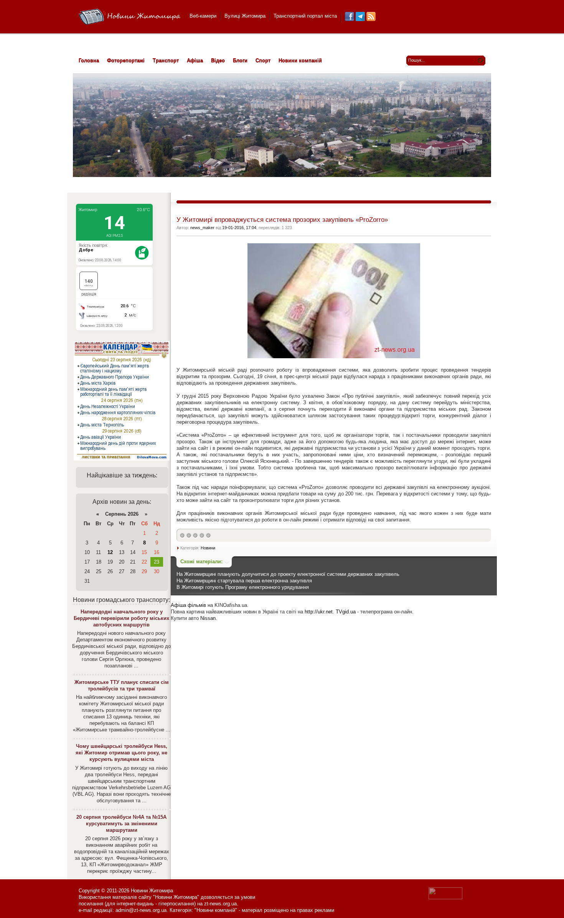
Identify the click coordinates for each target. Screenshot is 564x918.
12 (110, 552)
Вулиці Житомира (245, 16)
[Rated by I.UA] (445, 897)
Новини (208, 548)
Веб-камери (203, 16)
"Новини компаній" (216, 910)
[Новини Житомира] (129, 17)
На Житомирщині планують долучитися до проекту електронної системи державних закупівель (287, 574)
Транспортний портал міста (305, 16)
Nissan (208, 618)
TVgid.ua (346, 612)
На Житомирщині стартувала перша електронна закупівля (244, 581)
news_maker (202, 227)
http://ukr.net (319, 612)
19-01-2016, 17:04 (239, 227)
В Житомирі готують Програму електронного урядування (242, 587)
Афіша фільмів (188, 605)
